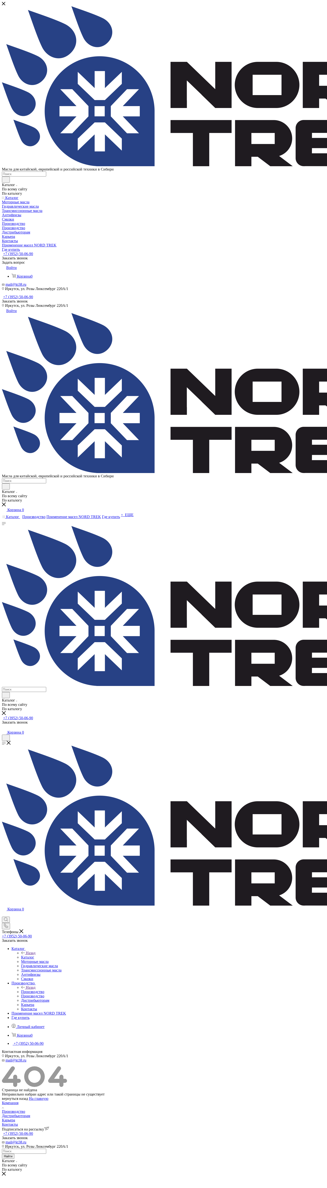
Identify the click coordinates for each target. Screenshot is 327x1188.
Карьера (8, 1120)
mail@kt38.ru (16, 284)
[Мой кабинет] (4, 727)
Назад (30, 953)
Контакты (10, 1124)
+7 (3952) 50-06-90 (18, 254)
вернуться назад (15, 1099)
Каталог (27, 957)
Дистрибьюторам (16, 1116)
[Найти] (6, 180)
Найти (8, 1156)
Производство (32, 992)
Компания (10, 1103)
